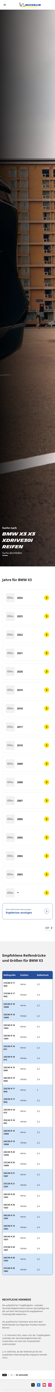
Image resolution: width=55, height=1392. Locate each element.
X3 (11, 1375)
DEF (47, 927)
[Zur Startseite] (30, 4)
